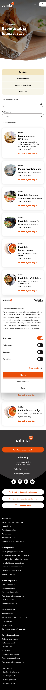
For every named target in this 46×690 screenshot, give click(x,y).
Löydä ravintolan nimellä (10, 99)
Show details (34, 368)
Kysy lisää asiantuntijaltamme (25, 498)
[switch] (40, 345)
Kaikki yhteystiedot (21, 473)
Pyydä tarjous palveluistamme (24, 492)
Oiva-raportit (7, 668)
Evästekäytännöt (9, 676)
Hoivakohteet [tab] (23, 78)
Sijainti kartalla (23, 149)
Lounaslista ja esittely (26, 153)
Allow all (23, 375)
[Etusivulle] (8, 5)
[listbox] (23, 116)
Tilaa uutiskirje (25, 505)
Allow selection (23, 381)
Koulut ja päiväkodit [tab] (23, 85)
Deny (23, 388)
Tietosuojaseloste (9, 679)
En (35, 4)
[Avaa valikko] (42, 4)
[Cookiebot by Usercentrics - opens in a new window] (33, 300)
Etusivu (4, 24)
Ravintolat (13, 24)
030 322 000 (27, 469)
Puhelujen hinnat (9, 683)
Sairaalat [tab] (23, 91)
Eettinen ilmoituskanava (11, 672)
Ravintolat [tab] (23, 72)
